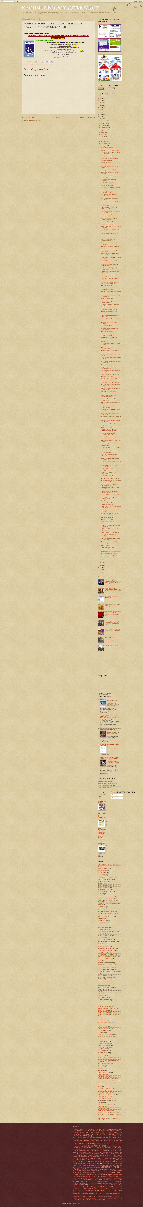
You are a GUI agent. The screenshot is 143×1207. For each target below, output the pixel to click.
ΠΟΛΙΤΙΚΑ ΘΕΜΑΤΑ (103, 1041)
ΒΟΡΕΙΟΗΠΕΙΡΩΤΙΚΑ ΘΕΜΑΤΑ (106, 896)
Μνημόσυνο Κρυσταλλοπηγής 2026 (112, 747)
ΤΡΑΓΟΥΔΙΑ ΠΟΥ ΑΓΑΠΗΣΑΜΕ (105, 1098)
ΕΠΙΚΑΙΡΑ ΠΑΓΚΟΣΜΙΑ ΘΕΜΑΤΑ (106, 954)
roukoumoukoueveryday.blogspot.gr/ (106, 785)
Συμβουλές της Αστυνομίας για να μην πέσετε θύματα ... (110, 301)
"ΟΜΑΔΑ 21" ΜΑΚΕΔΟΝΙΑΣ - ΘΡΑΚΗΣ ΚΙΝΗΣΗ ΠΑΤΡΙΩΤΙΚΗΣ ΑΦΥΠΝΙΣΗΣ (109, 758)
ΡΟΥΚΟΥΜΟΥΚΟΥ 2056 (107, 427)
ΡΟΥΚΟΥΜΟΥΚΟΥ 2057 (107, 376)
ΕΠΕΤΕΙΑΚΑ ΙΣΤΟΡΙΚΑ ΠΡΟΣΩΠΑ (106, 950)
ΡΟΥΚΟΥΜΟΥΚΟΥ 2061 (107, 183)
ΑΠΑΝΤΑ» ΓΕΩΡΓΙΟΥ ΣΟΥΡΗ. (105, 879)
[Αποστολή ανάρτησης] (42, 61)
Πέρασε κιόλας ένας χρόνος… (108, 298)
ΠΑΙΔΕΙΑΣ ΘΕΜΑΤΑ (103, 1030)
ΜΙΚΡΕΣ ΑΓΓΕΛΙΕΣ (102, 1018)
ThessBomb (103, 699)
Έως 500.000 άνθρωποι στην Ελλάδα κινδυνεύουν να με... (110, 261)
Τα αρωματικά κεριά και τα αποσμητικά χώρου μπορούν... (110, 448)
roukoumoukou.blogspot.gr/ (104, 787)
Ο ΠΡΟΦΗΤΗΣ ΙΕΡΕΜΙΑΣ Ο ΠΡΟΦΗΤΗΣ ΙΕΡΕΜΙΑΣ (113, 731)
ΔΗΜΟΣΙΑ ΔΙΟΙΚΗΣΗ (103, 909)
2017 (101, 116)
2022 (101, 105)
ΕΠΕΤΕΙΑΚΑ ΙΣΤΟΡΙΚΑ (103, 946)
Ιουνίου (103, 134)
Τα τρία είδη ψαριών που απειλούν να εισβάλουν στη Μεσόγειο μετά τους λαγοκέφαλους (113, 702)
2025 (101, 98)
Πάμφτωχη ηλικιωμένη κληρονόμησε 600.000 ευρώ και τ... (109, 497)
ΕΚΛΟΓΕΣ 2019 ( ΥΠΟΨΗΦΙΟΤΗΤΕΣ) (107, 931)
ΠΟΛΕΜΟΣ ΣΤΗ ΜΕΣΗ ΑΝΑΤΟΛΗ (106, 1034)
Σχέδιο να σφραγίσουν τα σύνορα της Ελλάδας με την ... (110, 459)
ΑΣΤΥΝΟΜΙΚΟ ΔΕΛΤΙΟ (103, 889)
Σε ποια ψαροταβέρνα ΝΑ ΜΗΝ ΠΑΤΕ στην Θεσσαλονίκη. (112, 605)
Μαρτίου (103, 141)
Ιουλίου (103, 132)
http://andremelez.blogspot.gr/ (105, 781)
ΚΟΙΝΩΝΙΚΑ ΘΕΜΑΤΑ (103, 989)
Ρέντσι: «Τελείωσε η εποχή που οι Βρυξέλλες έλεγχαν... (109, 484)
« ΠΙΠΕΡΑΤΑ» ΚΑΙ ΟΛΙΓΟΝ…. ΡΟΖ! (107, 864)
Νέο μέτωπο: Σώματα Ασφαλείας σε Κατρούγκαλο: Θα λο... (109, 503)
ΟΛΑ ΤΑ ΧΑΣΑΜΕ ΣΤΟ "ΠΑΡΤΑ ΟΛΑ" (110, 532)
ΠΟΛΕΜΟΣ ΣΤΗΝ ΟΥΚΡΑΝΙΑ (105, 1037)
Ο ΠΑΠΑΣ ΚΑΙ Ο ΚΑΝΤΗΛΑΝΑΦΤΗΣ (110, 374)
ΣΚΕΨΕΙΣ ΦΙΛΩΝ (102, 1074)
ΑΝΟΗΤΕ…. (104, 341)
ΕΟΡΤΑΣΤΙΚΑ (101, 944)
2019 (101, 112)
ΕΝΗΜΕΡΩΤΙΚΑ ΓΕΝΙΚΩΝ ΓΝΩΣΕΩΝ (107, 942)
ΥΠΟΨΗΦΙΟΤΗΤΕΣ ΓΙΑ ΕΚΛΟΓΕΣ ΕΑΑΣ (108, 1112)
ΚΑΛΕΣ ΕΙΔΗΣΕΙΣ (102, 985)
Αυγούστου (104, 130)
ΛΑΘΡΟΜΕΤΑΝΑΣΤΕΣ (103, 1000)
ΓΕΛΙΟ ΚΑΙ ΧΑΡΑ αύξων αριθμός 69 (109, 158)
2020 (101, 109)
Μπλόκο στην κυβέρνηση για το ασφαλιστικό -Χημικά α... (108, 191)
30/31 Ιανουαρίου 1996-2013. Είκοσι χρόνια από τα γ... (109, 234)
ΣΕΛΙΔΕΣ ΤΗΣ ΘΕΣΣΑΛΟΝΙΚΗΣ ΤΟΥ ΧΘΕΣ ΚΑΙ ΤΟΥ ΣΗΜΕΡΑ (102, 1183)
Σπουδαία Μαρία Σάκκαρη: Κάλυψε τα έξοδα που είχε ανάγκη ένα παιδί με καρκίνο (109, 718)
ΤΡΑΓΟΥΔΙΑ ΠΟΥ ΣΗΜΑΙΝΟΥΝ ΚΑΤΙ (107, 1094)
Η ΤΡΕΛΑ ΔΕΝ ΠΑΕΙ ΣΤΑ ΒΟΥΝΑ (106, 967)
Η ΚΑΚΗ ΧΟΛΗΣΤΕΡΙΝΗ (107, 325)
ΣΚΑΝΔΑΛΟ (101, 1070)
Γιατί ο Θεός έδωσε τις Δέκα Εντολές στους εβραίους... (109, 329)
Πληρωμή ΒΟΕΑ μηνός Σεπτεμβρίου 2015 (110, 551)
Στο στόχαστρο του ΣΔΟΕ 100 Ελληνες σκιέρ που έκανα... (110, 406)
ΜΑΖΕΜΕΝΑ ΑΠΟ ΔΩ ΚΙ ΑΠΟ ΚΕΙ (106, 1008)
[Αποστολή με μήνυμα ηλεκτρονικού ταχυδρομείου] (45, 62)
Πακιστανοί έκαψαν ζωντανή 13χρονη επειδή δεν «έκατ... (110, 488)
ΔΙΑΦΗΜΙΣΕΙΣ (101, 918)
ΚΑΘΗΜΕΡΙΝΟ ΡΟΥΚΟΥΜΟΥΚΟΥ (60, 7)
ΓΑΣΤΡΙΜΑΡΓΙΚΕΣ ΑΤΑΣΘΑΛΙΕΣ (106, 898)
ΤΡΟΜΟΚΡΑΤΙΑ (102, 1106)
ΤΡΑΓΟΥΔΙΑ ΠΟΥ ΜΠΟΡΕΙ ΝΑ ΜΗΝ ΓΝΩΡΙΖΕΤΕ (96, 1195)
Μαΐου (102, 136)
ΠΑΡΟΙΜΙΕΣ (101, 1032)
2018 (101, 114)
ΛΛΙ (99, 1004)
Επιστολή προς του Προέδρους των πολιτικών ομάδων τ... (109, 451)
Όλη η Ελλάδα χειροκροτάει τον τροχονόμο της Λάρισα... (108, 396)
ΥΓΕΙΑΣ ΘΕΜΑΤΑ (102, 1108)
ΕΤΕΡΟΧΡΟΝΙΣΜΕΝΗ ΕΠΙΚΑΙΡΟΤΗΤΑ (107, 956)
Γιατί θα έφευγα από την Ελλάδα (108, 170)
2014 (101, 565)
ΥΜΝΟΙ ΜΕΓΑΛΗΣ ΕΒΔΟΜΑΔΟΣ (106, 1110)
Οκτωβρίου (104, 125)
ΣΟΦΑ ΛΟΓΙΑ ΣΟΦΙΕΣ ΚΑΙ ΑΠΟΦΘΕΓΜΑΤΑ (108, 1078)
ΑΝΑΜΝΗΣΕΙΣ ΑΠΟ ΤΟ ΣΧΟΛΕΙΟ (106, 877)
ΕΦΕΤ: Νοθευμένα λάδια (107, 156)
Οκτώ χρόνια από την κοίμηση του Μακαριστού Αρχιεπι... (109, 334)
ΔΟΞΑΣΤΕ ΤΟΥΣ (102, 923)
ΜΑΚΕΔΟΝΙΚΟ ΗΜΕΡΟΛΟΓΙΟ (105, 1012)
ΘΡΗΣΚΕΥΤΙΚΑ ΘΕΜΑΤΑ (104, 975)
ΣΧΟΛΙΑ (100, 1086)
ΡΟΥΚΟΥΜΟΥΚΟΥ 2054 (107, 519)
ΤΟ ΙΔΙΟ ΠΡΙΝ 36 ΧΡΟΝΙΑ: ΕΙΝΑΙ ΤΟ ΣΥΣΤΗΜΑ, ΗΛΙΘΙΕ (110, 379)
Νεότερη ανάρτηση (28, 117)
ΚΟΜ (99, 991)
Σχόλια (114, 797)
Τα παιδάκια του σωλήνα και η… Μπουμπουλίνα (109, 522)
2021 (101, 107)
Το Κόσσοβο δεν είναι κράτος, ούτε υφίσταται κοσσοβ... (109, 392)
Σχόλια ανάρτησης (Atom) (34, 120)
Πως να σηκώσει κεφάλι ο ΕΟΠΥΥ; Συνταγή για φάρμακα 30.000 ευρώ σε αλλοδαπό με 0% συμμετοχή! (113, 590)
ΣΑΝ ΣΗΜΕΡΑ (101, 1055)
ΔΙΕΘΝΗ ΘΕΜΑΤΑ (102, 920)
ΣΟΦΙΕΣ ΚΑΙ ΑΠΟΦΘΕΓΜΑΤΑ (105, 1082)
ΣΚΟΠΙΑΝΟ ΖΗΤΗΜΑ (103, 1076)
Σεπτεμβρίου (104, 127)
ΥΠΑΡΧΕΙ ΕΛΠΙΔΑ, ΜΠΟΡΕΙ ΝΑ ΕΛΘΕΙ (110, 478)
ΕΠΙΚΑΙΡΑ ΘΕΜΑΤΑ (103, 952)
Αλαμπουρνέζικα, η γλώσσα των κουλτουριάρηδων (108, 548)
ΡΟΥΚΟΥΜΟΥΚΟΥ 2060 (107, 224)
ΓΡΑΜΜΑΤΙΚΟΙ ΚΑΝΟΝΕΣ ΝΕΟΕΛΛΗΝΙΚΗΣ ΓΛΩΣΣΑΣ (109, 1139)
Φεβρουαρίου (104, 143)
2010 (101, 572)
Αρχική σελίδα (57, 117)
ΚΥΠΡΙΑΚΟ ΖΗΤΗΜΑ (103, 997)
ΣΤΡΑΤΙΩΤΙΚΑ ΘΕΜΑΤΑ (104, 1084)
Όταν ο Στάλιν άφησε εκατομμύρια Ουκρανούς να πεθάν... (109, 455)
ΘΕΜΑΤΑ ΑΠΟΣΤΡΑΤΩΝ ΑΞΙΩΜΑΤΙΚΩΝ (108, 971)
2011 (101, 569)
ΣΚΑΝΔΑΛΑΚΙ (101, 1066)
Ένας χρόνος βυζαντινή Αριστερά (109, 221)
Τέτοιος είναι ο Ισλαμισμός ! (107, 517)
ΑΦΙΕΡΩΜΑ (101, 894)
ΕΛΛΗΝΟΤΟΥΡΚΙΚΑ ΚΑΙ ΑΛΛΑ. (106, 939)
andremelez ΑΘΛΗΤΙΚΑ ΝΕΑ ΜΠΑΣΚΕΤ (107, 783)
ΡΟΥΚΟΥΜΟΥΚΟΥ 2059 (107, 285)
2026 (101, 96)
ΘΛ (99, 973)
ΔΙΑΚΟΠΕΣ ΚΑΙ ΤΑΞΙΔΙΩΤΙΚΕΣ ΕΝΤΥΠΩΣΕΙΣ (109, 913)
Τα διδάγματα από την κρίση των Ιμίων (110, 150)
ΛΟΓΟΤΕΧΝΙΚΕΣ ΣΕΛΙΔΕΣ (104, 1006)
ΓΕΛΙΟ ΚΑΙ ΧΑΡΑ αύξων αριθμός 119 (110, 494)
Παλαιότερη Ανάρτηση (87, 117)
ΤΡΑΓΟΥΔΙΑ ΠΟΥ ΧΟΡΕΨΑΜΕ (105, 1104)
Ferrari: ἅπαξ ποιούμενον (107, 160)
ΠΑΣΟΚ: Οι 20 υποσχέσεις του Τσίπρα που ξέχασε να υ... (110, 469)
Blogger (78, 1203)
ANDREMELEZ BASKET (102, 818)
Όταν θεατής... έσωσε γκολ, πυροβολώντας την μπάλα (108, 288)
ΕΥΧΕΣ (100, 960)
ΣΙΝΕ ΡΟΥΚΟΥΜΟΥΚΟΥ (104, 1064)
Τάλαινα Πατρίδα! (105, 237)
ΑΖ (98, 866)
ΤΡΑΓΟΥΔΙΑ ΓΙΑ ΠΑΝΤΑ (104, 1096)
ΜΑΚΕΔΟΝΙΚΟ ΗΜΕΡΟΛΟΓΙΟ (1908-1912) (108, 1014)
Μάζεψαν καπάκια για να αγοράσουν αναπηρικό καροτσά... (110, 204)
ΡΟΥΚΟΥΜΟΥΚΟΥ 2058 (107, 331)
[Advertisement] (106, 663)
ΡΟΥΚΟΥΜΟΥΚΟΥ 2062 (107, 147)
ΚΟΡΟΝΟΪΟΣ (101, 995)
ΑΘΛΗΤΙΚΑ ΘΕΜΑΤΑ (103, 868)
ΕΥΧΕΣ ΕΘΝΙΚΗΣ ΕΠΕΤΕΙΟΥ (105, 963)
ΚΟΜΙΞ (99, 993)
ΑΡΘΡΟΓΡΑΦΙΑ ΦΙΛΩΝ (103, 887)
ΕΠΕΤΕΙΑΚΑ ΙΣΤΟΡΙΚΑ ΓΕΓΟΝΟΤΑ (106, 948)
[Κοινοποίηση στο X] (48, 62)
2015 (101, 562)
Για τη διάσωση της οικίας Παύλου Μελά (110, 201)
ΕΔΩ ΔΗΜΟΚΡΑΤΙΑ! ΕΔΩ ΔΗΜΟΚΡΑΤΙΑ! (108, 925)
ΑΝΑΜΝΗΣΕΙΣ (101, 875)
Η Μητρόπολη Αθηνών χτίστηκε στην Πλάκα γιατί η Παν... (109, 492)
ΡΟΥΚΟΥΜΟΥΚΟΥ (102, 1053)
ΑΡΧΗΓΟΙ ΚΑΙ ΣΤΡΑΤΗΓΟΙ (111, 645)
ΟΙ (98, 1024)
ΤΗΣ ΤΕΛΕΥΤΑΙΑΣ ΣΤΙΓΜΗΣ (105, 1090)
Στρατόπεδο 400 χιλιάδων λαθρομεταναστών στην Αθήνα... (109, 308)
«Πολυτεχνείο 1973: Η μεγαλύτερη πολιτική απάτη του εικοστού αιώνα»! (112, 639)
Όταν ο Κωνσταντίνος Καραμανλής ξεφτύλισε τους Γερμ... (109, 514)
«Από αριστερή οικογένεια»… (108, 364)
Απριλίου (103, 139)
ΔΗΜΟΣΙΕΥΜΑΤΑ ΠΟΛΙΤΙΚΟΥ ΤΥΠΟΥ (107, 911)
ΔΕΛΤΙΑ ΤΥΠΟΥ (102, 907)
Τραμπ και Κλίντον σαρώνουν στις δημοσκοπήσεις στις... (109, 437)
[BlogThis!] (47, 62)
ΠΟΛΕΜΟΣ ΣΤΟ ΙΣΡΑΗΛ (104, 1039)
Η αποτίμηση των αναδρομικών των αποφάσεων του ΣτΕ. (109, 215)
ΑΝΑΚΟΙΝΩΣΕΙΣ (102, 873)
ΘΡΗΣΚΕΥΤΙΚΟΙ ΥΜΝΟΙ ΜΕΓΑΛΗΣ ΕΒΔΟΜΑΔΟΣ (102, 1160)
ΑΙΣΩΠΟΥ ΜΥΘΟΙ (102, 870)
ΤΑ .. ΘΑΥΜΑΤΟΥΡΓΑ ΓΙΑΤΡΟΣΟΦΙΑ (110, 382)
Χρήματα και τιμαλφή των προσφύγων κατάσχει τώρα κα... (110, 347)
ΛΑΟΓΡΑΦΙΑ (101, 1002)
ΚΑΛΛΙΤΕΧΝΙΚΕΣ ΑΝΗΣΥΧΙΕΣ (105, 987)
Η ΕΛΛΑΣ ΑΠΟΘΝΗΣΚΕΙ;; (107, 185)
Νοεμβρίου (103, 123)
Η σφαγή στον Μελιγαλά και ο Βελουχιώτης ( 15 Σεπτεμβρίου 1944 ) (112, 614)
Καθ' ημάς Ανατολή (105, 545)
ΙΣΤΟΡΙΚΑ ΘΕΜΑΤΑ (103, 981)
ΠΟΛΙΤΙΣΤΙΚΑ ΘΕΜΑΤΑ (103, 1043)
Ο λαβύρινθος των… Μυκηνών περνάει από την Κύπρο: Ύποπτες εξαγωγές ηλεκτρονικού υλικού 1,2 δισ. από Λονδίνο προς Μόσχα (113, 763)
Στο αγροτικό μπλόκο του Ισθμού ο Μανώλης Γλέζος (109, 195)
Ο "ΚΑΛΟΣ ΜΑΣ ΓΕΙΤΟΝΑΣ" (105, 1022)
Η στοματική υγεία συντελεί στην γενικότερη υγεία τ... (108, 367)
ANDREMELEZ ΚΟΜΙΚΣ (102, 802)
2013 (101, 567)
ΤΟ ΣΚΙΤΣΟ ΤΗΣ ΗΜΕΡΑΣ (104, 1092)
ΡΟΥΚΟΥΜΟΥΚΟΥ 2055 (107, 476)
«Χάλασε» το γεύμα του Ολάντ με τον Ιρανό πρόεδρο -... (110, 254)
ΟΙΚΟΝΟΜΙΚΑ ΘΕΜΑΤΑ (104, 1028)
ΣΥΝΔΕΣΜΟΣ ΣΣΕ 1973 (101, 844)
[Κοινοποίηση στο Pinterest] (52, 62)
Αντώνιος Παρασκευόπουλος (107, 729)
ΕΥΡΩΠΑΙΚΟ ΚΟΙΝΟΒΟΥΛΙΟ (105, 958)
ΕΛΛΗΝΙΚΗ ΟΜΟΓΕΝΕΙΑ (104, 937)
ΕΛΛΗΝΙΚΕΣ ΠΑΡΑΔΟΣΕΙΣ (104, 935)
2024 (101, 100)
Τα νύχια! (103, 559)
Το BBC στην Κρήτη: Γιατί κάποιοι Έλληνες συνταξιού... (109, 208)
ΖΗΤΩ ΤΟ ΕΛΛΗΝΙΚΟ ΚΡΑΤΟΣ (105, 965)
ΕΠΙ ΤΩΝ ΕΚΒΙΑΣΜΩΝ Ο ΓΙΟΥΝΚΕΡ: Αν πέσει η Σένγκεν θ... (111, 481)
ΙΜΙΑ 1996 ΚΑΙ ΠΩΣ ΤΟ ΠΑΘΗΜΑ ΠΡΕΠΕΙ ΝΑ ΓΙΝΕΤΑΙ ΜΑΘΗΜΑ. (109, 430)
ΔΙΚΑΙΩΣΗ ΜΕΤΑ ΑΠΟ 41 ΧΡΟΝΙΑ (109, 553)
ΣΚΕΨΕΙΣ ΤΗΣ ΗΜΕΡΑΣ (104, 1072)
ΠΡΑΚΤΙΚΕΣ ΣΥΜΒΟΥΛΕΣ (104, 1045)
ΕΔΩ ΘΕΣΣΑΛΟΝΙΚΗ (103, 927)
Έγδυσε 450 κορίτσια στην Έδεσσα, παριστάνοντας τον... (109, 240)
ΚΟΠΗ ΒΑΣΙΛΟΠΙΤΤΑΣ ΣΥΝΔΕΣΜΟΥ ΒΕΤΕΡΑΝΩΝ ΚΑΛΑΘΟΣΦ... (110, 283)
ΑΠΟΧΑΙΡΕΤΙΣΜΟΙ (102, 881)
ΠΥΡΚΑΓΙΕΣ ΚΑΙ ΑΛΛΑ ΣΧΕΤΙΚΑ (106, 1050)
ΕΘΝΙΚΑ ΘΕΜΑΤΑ (102, 929)
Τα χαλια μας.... (104, 500)
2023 (101, 102)
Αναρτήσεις (115, 795)
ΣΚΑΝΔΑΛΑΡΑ (101, 1068)
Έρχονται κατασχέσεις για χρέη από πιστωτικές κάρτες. (109, 466)
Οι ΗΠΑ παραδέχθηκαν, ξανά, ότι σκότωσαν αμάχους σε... (109, 434)
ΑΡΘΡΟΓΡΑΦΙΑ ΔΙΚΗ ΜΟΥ (104, 885)
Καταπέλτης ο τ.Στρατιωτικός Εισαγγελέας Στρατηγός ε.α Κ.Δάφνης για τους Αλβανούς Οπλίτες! (112, 622)
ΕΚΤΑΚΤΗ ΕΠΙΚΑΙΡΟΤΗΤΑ (104, 933)
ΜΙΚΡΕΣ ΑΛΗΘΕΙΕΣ (103, 1020)
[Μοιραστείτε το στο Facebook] (50, 62)
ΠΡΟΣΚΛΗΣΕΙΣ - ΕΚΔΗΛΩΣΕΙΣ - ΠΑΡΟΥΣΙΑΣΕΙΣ (39, 64)
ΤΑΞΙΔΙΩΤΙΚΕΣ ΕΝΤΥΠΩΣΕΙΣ (105, 1088)
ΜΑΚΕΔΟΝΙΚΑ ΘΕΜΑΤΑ (104, 1010)
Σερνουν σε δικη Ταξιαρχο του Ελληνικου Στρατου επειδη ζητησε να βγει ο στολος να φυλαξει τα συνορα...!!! (113, 581)
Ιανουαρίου (104, 146)
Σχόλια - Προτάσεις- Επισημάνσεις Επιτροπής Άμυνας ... (109, 219)
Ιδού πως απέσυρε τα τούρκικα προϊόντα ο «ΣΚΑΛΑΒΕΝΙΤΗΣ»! (112, 630)
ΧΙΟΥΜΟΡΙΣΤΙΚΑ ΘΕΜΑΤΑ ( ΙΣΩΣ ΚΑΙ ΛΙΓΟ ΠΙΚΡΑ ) (87, 1199)
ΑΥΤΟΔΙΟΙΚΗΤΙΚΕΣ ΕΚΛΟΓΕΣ (105, 891)
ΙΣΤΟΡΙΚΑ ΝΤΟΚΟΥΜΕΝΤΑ (105, 983)
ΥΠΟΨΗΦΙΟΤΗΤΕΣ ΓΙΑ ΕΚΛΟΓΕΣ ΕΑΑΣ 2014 (109, 1114)
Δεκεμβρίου (104, 120)
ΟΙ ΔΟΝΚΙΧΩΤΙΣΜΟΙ (103, 1026)
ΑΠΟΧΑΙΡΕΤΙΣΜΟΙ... (103, 883)
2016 (101, 119)
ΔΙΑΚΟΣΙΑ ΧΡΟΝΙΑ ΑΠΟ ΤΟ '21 (105, 916)
